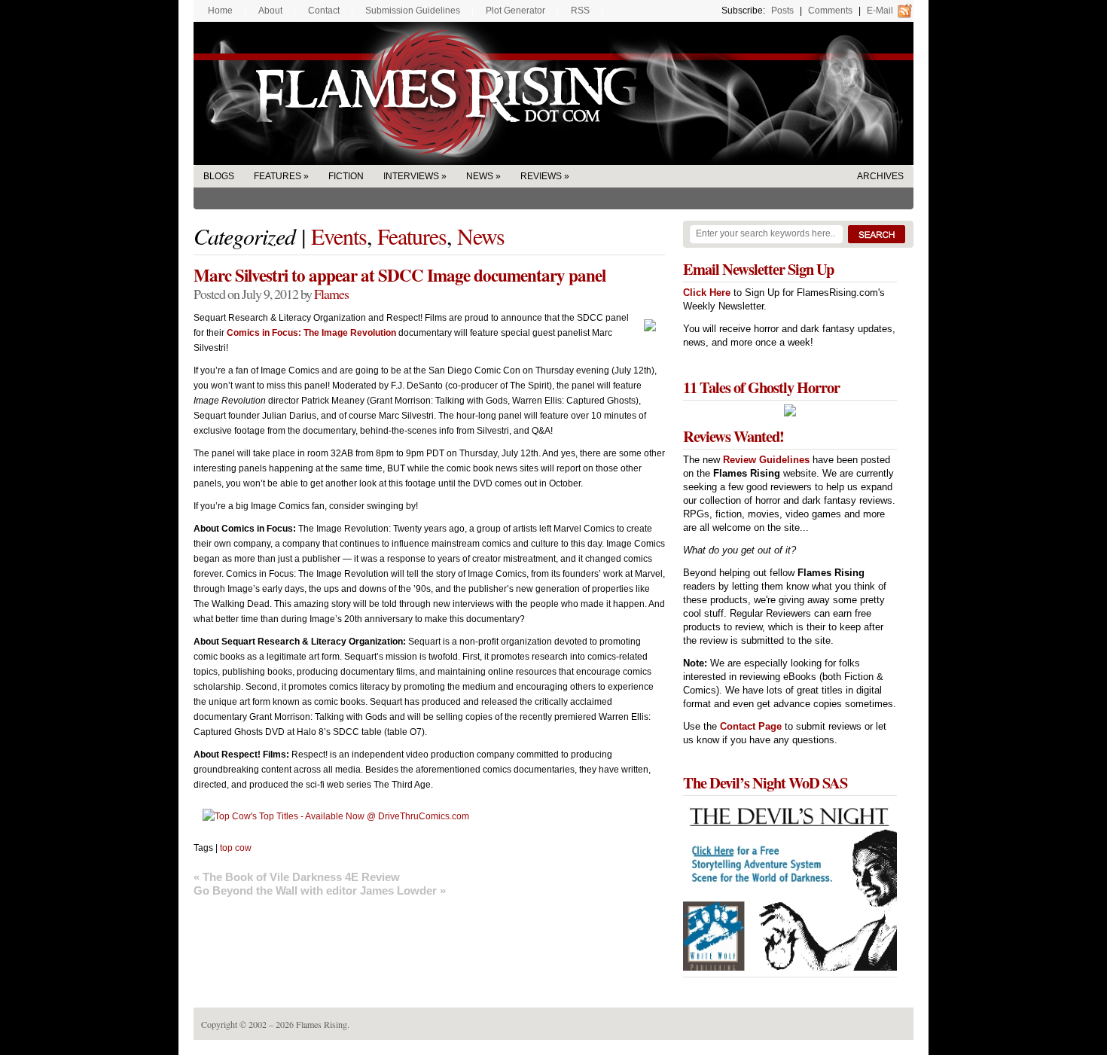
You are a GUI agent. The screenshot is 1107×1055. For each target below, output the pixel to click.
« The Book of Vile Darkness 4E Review (297, 877)
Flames (331, 294)
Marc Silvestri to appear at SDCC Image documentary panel (399, 275)
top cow (236, 848)
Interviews (411, 176)
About (270, 10)
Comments (830, 10)
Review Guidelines (766, 459)
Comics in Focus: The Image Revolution (311, 333)
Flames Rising (553, 93)
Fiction (346, 176)
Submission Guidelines (412, 10)
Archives (880, 176)
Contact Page (751, 726)
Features (277, 176)
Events (339, 236)
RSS (580, 10)
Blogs (218, 176)
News (479, 176)
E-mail (880, 10)
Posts (782, 10)
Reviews (541, 176)
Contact (324, 10)
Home (220, 10)
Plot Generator (515, 10)
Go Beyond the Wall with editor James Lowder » (320, 890)
